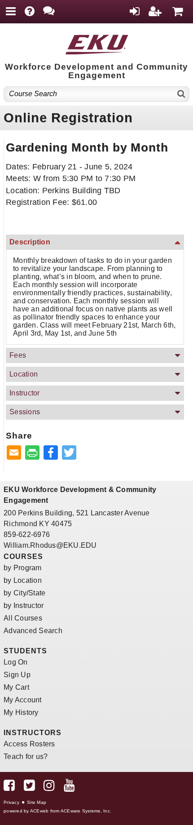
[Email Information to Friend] (14, 453)
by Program (23, 568)
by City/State (24, 593)
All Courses (23, 618)
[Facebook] (9, 787)
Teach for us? (26, 756)
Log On (16, 662)
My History (21, 712)
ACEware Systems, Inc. (86, 810)
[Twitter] (29, 787)
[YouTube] (69, 787)
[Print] (32, 453)
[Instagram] (49, 787)
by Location (23, 580)
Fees (17, 355)
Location (23, 374)
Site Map (36, 802)
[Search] (181, 94)
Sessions (24, 412)
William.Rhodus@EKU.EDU (50, 545)
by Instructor (24, 605)
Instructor (24, 393)
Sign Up (17, 675)
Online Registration (68, 118)
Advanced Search (33, 630)
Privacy (11, 802)
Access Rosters (29, 744)
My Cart (16, 687)
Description (29, 242)
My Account (23, 700)
